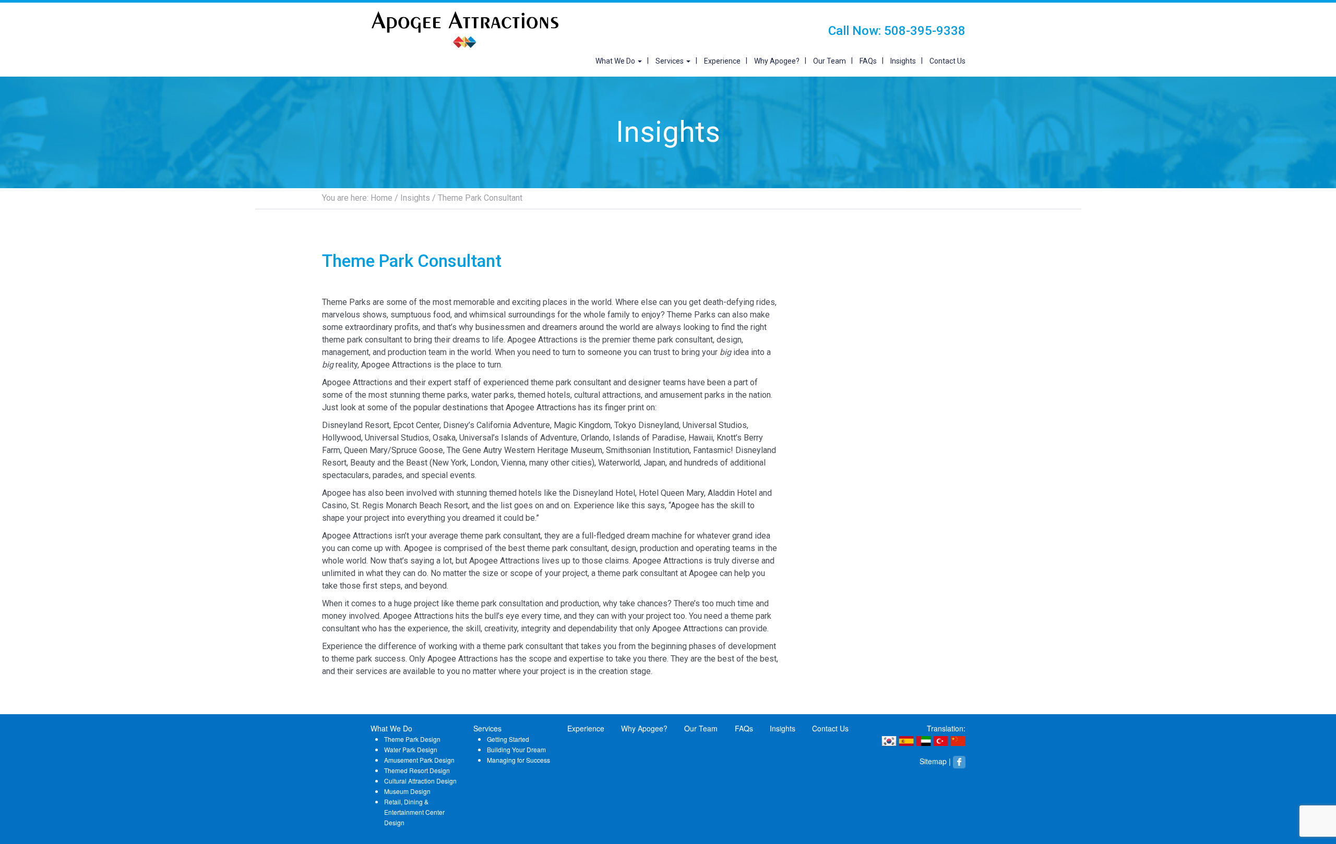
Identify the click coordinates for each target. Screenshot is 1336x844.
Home (381, 198)
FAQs (868, 61)
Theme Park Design (412, 739)
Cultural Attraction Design (420, 780)
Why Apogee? (777, 61)
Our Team (829, 61)
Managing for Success (518, 759)
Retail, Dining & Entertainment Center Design (414, 812)
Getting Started (508, 739)
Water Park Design (410, 749)
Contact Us (947, 61)
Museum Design (407, 791)
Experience (722, 61)
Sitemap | (935, 761)
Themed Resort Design (417, 770)
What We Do (616, 61)
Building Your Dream (516, 749)
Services (670, 61)
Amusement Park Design (419, 759)
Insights (903, 61)
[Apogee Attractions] (464, 29)
